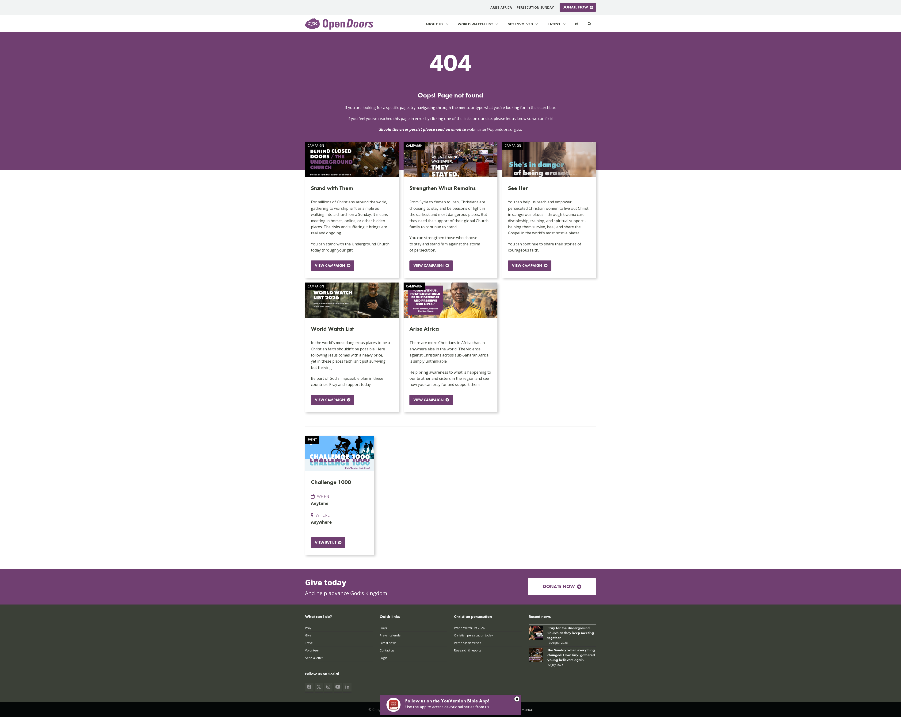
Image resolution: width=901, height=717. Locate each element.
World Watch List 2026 (469, 628)
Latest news (388, 643)
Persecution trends (467, 643)
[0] (576, 24)
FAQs (383, 628)
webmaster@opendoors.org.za (494, 129)
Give (308, 635)
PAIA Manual (523, 709)
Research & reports (467, 650)
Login (383, 658)
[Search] (589, 24)
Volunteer (312, 650)
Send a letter (314, 658)
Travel (309, 643)
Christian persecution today (473, 635)
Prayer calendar (391, 635)
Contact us (387, 650)
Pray (308, 628)
